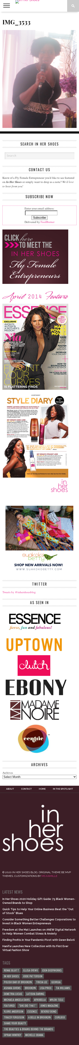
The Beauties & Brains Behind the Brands (28, 1029)
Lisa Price (46, 988)
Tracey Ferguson (14, 1017)
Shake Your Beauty (15, 1023)
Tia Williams (63, 988)
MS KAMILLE (49, 876)
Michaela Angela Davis (17, 999)
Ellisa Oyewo (30, 970)
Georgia (56, 982)
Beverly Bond (48, 1011)
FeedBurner (47, 222)
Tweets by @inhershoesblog (19, 592)
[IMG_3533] (39, 126)
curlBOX (60, 1017)
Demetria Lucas (13, 994)
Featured (9, 1005)
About (10, 789)
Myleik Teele (56, 999)
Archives (7, 773)
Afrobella (40, 999)
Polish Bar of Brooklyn (18, 982)
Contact (26, 789)
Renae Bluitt (11, 970)
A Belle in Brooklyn (39, 1017)
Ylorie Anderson (13, 1011)
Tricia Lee (41, 982)
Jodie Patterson (32, 976)
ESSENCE (32, 1011)
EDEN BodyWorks (52, 970)
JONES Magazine (49, 1005)
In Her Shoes (11, 976)
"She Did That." (27, 1005)
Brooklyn (30, 988)
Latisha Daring (35, 994)
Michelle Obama (34, 1035)
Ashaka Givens (12, 988)
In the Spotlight (63, 789)
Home (42, 789)
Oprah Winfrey (12, 1035)
